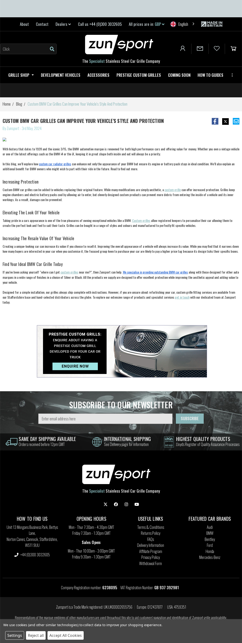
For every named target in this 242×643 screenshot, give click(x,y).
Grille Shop (18, 75)
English (183, 24)
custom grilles (69, 272)
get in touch (182, 297)
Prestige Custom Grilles (139, 75)
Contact (42, 24)
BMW (209, 533)
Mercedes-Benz (209, 557)
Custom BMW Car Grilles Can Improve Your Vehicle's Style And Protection (83, 120)
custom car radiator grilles (55, 164)
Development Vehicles (60, 75)
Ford (210, 545)
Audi (210, 527)
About (24, 24)
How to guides (210, 75)
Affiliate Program (150, 551)
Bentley (210, 539)
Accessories (98, 75)
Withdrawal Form (150, 563)
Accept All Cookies (65, 635)
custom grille (172, 189)
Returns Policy (150, 533)
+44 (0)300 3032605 (35, 555)
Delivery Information (150, 545)
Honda (210, 551)
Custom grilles (141, 220)
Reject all (36, 635)
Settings (14, 635)
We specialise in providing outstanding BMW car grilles (155, 272)
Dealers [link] (62, 24)
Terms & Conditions (150, 527)
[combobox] (183, 24)
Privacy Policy (150, 557)
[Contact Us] (199, 49)
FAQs (150, 539)
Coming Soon (179, 75)
